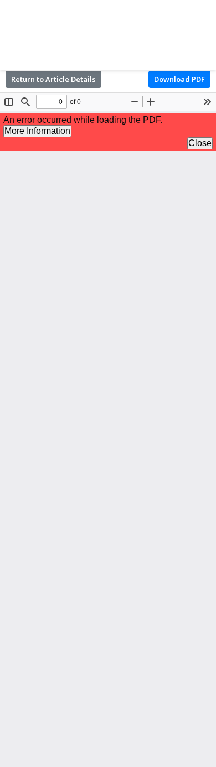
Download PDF (179, 79)
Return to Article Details (53, 79)
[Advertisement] (108, 33)
